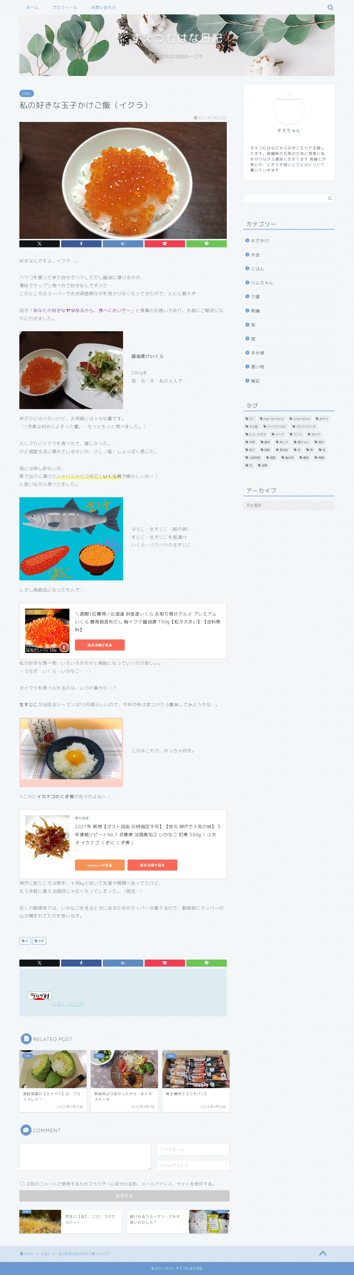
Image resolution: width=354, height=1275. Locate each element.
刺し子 (284, 442)
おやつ (323, 419)
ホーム (32, 7)
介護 (255, 297)
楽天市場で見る (99, 645)
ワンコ (297, 434)
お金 (255, 255)
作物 (252, 442)
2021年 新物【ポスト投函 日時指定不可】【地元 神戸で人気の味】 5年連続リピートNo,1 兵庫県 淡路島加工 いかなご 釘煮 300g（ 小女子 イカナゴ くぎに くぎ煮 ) (148, 834)
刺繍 (255, 311)
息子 (252, 450)
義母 (306, 458)
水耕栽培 (254, 458)
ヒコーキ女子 (257, 434)
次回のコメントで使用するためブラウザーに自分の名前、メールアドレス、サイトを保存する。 (121, 1184)
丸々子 (315, 434)
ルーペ (279, 434)
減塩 (272, 458)
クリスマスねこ (277, 427)
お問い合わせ (103, 7)
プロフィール (65, 7)
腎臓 (321, 458)
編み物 (289, 458)
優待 (267, 442)
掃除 (267, 450)
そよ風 (253, 427)
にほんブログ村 (68, 1004)
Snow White (301, 419)
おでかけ (260, 241)
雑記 (255, 381)
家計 (321, 442)
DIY (251, 419)
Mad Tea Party (273, 419)
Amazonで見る (99, 865)
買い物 (257, 367)
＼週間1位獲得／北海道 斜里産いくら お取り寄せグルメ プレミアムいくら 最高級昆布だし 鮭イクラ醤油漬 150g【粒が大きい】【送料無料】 (148, 622)
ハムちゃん (262, 283)
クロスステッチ (306, 427)
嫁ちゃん (303, 442)
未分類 (257, 353)
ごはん (26, 93)
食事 (40, 941)
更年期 (284, 450)
